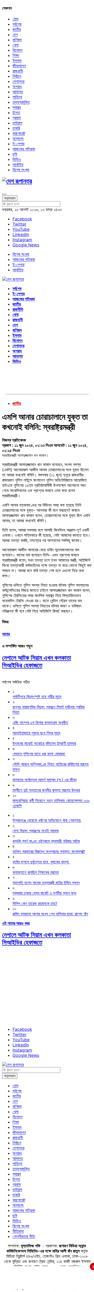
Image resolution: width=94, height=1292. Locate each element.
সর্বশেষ (17, 24)
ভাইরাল (17, 123)
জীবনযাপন (19, 65)
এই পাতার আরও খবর (16, 923)
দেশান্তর (18, 81)
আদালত (18, 91)
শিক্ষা (16, 55)
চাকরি (16, 128)
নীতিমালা (18, 1231)
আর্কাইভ (18, 164)
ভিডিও (17, 159)
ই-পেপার (18, 143)
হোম (15, 19)
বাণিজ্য (17, 39)
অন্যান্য (18, 138)
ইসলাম (17, 60)
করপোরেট (19, 133)
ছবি (15, 154)
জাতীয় (17, 29)
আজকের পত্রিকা (24, 149)
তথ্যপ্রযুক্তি (21, 102)
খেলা (16, 45)
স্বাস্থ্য (17, 107)
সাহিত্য (17, 97)
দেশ (15, 34)
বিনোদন (17, 50)
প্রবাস (17, 117)
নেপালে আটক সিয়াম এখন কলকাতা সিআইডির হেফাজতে (36, 661)
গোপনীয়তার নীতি (24, 1236)
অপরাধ (17, 86)
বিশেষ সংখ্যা (21, 169)
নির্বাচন (17, 76)
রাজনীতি (18, 309)
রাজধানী (18, 71)
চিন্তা (16, 112)
